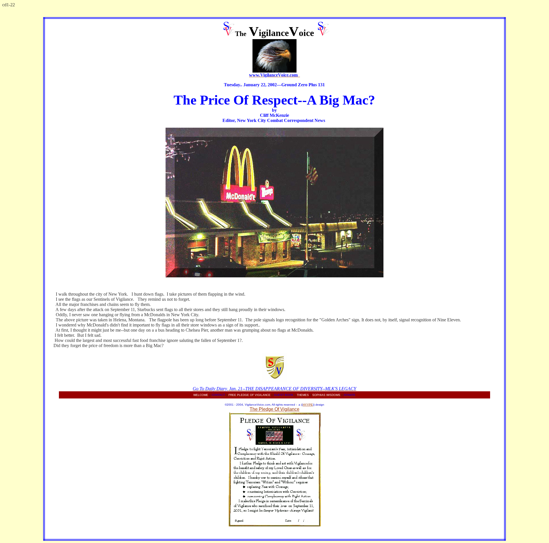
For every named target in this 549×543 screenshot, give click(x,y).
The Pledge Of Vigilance (274, 409)
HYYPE (308, 404)
